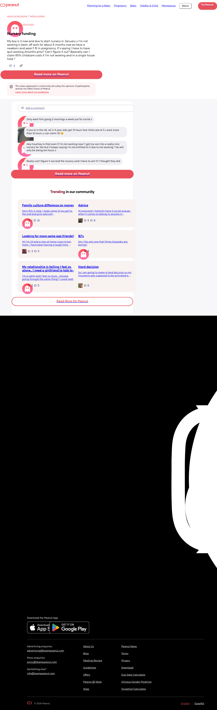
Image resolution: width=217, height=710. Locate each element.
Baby (133, 6)
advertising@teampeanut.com (45, 651)
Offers (86, 675)
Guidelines (89, 668)
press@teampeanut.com (42, 662)
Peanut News (129, 647)
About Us (88, 647)
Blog (86, 654)
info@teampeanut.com (41, 674)
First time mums (26, 25)
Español (199, 704)
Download (127, 668)
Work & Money (37, 16)
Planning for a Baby (98, 6)
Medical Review (92, 661)
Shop (86, 689)
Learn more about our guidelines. (32, 92)
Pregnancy (120, 6)
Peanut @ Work (92, 682)
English (185, 704)
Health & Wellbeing (17, 16)
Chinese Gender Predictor (136, 682)
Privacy (125, 661)
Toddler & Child (149, 6)
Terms (124, 654)
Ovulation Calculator (133, 689)
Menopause (169, 6)
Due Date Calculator (133, 675)
